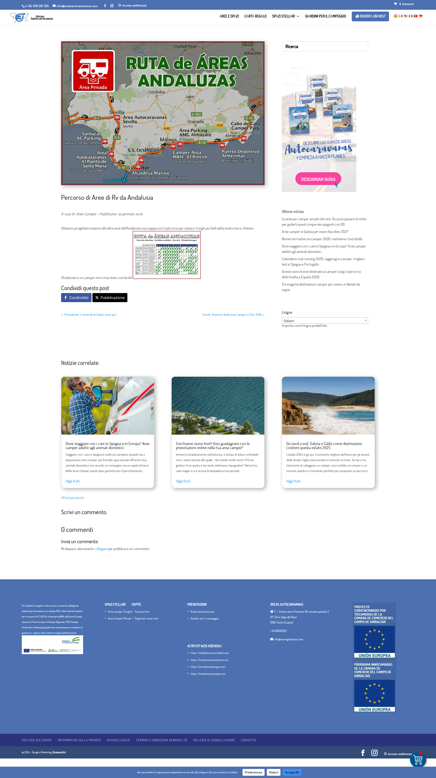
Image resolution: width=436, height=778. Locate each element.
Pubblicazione (113, 297)
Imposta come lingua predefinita (304, 325)
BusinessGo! (59, 752)
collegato (100, 548)
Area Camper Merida (119, 618)
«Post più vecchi (72, 497)
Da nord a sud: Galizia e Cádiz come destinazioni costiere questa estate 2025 (324, 445)
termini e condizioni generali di (161, 740)
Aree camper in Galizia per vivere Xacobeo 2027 (315, 231)
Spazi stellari (283, 16)
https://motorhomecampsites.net (209, 660)
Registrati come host (146, 618)
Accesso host (142, 611)
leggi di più (73, 481)
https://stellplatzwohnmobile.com (210, 653)
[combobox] (325, 320)
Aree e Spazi (229, 16)
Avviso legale (118, 740)
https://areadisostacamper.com (208, 673)
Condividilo (79, 297)
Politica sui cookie (37, 740)
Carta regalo (256, 16)
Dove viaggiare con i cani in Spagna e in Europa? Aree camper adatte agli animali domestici (107, 445)
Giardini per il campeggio (325, 16)
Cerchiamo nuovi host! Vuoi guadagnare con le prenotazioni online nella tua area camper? (213, 445)
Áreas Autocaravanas (203, 611)
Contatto (248, 740)
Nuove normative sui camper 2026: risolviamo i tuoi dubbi (322, 239)
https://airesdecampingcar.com (208, 666)
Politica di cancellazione (214, 740)
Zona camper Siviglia (120, 611)
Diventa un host (372, 16)
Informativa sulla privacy (79, 740)
